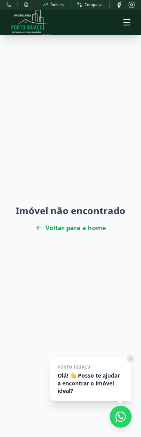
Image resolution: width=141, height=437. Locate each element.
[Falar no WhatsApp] (121, 417)
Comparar (94, 4)
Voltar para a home (75, 228)
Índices (57, 4)
